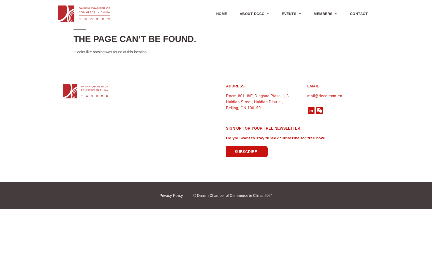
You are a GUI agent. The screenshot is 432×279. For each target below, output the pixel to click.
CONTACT (359, 14)
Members (323, 14)
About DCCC (252, 14)
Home (221, 14)
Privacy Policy (171, 195)
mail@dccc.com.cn (324, 96)
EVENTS (289, 14)
